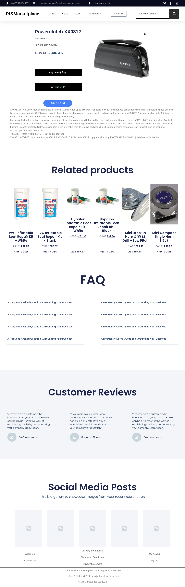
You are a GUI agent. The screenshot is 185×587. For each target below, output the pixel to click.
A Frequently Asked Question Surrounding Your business (40, 302)
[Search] (174, 14)
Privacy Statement (92, 564)
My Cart (155, 560)
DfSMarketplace (22, 13)
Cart (77, 13)
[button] (145, 34)
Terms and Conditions (92, 557)
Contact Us (30, 560)
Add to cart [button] (21, 251)
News (65, 13)
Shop (51, 13)
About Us (30, 554)
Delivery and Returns (92, 550)
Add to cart (58, 103)
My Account (94, 13)
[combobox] (152, 14)
